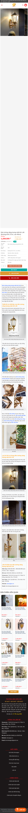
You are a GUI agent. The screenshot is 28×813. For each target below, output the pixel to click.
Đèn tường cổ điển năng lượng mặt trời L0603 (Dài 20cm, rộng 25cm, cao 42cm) (20, 608)
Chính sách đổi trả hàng (14, 791)
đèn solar (4, 292)
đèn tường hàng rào (9, 420)
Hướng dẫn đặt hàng (14, 759)
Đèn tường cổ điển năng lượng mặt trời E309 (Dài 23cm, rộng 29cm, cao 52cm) (7, 632)
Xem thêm (13, 691)
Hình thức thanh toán (14, 763)
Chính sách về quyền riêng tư (14, 795)
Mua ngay (14, 269)
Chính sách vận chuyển (14, 784)
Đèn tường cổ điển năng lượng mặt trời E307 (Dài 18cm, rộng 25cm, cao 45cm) (20, 632)
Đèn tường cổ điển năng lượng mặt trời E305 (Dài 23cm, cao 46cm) (6, 656)
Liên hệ (14, 770)
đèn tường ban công (19, 419)
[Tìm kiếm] (22, 5)
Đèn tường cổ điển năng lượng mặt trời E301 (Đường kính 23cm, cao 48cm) (7, 680)
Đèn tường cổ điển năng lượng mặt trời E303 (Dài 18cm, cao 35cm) (19, 656)
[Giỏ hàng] (25, 5)
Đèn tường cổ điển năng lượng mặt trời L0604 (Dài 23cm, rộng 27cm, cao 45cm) (7, 608)
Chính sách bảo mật (14, 781)
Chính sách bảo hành (14, 788)
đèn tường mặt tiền (21, 415)
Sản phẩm (14, 766)
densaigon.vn (10, 583)
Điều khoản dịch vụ (14, 756)
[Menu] (2, 5)
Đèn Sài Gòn (14, 422)
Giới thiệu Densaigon (14, 752)
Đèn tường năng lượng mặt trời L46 (11, 285)
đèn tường (12, 413)
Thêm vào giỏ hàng (15, 266)
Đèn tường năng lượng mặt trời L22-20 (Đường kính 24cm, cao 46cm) (20, 680)
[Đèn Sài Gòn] (14, 5)
